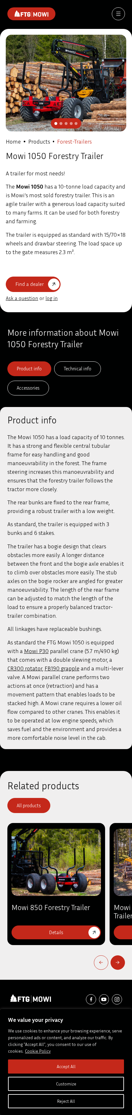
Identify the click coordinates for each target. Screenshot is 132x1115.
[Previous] (101, 962)
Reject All (66, 1101)
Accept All (66, 1066)
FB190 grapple (62, 668)
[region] (66, 1062)
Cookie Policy (38, 1051)
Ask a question (22, 298)
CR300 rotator (24, 668)
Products (39, 141)
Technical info (77, 368)
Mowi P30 (36, 650)
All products (29, 805)
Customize (66, 1083)
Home (13, 141)
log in (51, 298)
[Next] (118, 962)
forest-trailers (74, 141)
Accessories (28, 388)
